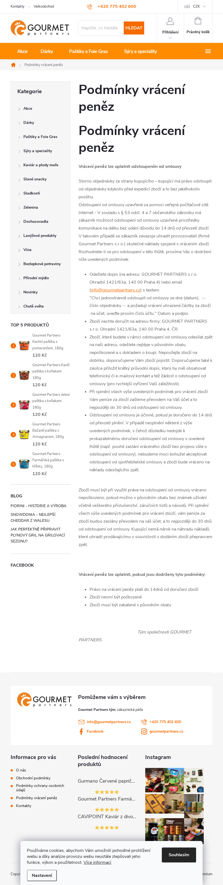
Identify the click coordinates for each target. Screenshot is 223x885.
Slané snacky (35, 179)
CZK (196, 6)
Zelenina (30, 207)
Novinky (30, 292)
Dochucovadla (35, 221)
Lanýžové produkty (39, 235)
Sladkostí (31, 193)
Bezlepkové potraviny (42, 263)
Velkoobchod (44, 6)
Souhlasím (179, 855)
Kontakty (17, 6)
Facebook (95, 731)
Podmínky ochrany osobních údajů (40, 788)
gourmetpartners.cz (166, 731)
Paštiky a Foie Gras (40, 136)
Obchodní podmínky (33, 778)
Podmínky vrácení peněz (36, 798)
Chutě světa (33, 306)
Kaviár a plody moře (40, 165)
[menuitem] (22, 51)
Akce (27, 108)
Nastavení (42, 875)
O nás (21, 770)
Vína (27, 249)
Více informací (97, 862)
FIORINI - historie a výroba (38, 506)
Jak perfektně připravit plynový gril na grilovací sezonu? (38, 535)
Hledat (134, 28)
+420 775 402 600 (165, 721)
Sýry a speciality (37, 150)
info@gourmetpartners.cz (115, 290)
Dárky (28, 122)
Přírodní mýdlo (36, 278)
